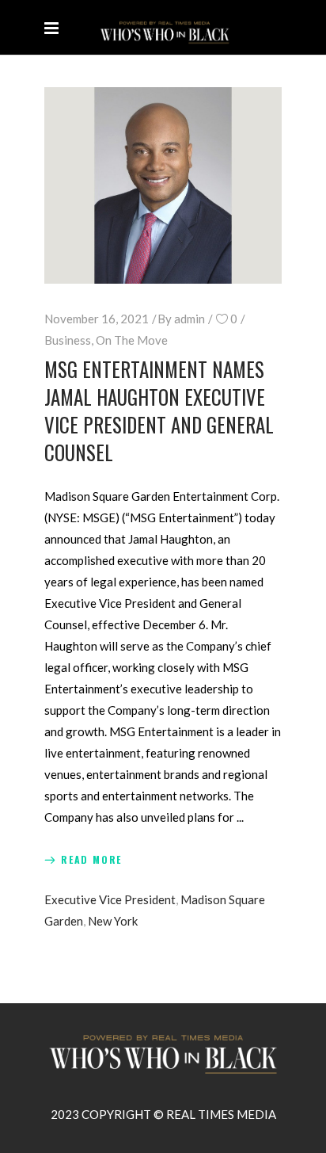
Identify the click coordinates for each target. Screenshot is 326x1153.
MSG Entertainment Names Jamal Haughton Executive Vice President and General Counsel (159, 410)
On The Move (132, 340)
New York (113, 921)
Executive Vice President (110, 899)
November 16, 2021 (96, 318)
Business (67, 340)
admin (189, 318)
